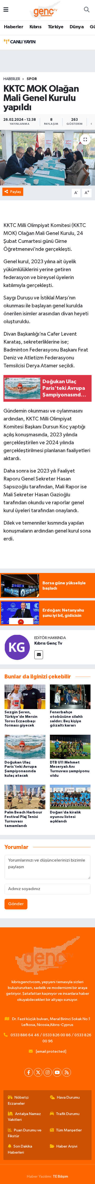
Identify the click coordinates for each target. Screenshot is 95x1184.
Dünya (77, 27)
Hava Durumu (68, 1097)
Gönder (16, 904)
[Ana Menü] (5, 10)
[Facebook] (28, 1072)
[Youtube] (57, 1072)
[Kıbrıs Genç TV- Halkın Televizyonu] (45, 10)
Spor (32, 79)
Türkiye (56, 27)
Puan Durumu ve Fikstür (25, 1133)
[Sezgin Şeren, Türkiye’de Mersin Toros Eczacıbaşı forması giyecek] (24, 696)
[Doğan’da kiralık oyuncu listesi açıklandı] (70, 797)
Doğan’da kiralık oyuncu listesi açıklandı (65, 817)
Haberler (13, 27)
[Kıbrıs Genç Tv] (17, 647)
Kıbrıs (35, 27)
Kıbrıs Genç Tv (48, 643)
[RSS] (66, 1072)
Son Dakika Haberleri (20, 1149)
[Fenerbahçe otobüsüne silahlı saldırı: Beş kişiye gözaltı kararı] (70, 696)
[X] (38, 1072)
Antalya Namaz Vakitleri (24, 1117)
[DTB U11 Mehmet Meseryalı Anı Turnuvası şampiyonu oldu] (70, 746)
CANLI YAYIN (22, 42)
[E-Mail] (38, 654)
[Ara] (87, 10)
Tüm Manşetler (69, 1130)
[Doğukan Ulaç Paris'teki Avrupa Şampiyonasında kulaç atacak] (24, 746)
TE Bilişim (60, 1176)
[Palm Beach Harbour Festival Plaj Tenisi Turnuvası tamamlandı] (24, 797)
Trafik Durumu (67, 1114)
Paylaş (15, 192)
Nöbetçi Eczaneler (18, 1100)
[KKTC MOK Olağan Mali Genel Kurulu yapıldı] (47, 158)
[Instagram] (47, 1072)
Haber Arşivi (66, 1146)
